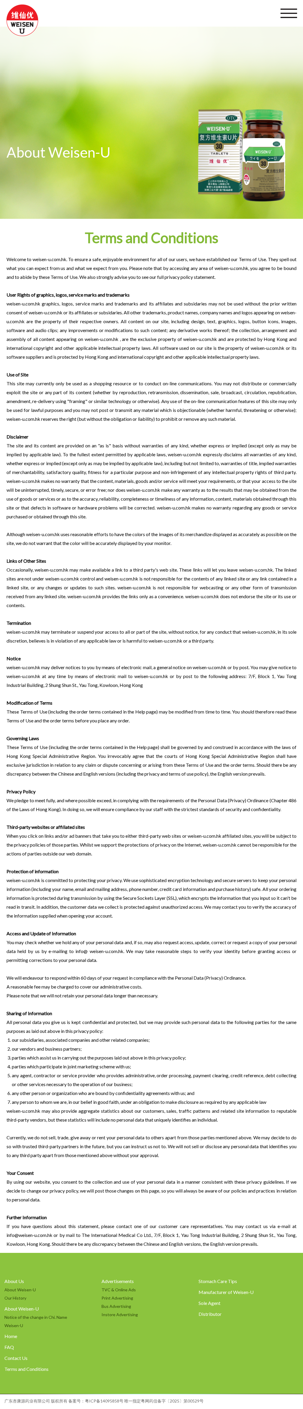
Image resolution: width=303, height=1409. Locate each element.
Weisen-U (13, 1325)
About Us (14, 1281)
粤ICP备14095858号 (104, 1400)
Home (10, 1336)
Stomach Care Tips (218, 1281)
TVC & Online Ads (118, 1289)
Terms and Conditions (26, 1369)
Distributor (210, 1314)
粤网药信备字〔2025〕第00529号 (172, 1400)
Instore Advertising (119, 1314)
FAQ (9, 1347)
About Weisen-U (20, 1289)
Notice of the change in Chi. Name (35, 1317)
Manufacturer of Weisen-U (226, 1292)
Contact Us (16, 1358)
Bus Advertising (116, 1306)
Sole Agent (209, 1303)
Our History (15, 1297)
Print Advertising (117, 1297)
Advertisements (117, 1281)
